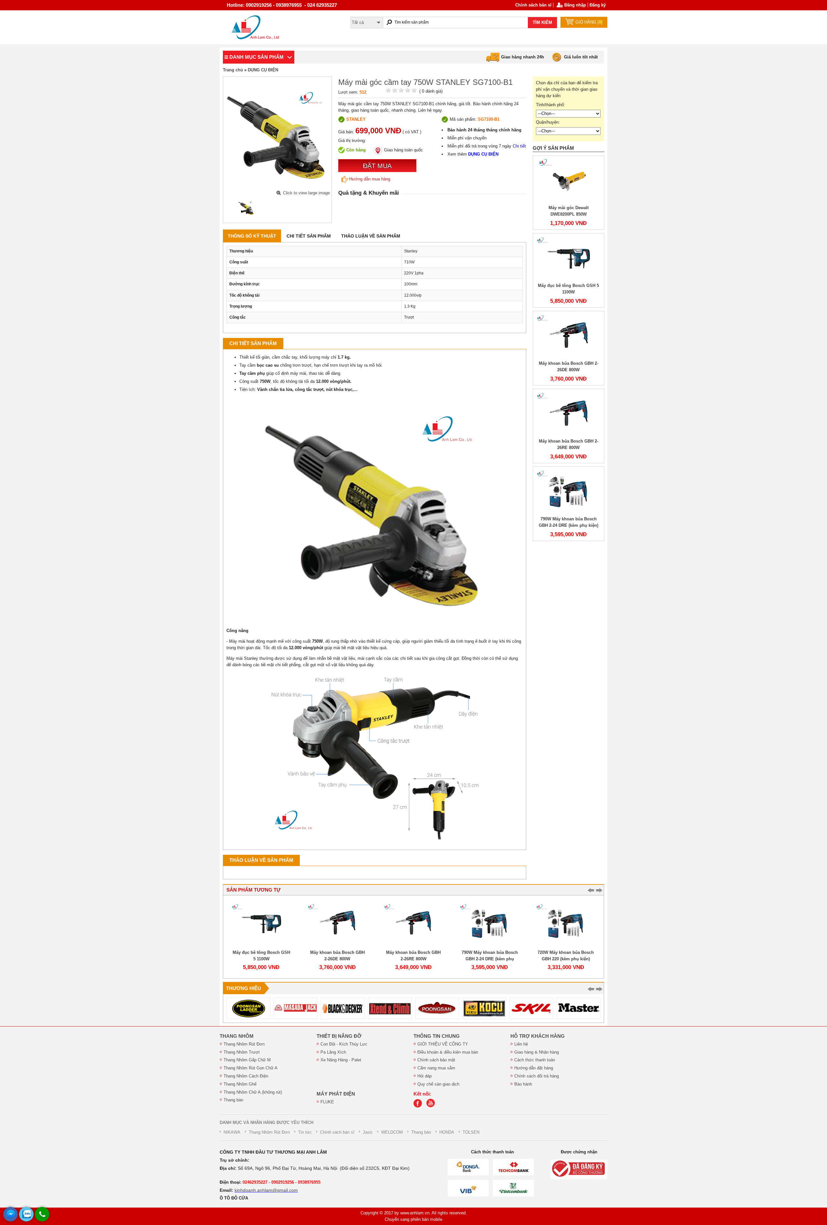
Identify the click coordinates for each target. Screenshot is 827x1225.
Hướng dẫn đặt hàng (533, 1068)
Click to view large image (306, 192)
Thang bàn (233, 1099)
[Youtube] (432, 1106)
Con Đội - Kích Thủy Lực (343, 1044)
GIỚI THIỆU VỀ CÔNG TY (442, 1044)
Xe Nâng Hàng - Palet (340, 1059)
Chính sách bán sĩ (533, 5)
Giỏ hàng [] (588, 22)
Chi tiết (519, 146)
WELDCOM (392, 1132)
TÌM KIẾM (542, 22)
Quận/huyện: (548, 122)
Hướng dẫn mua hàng (369, 179)
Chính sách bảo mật (436, 1059)
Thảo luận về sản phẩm (370, 236)
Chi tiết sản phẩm (309, 236)
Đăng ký (598, 5)
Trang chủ (233, 69)
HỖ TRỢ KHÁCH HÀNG (537, 1036)
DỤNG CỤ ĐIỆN (263, 69)
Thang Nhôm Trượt (242, 1052)
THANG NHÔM (237, 1036)
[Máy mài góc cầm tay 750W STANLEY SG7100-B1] (246, 207)
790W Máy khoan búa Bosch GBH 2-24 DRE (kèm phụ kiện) (490, 959)
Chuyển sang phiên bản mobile (413, 1219)
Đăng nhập (575, 5)
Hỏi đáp (424, 1076)
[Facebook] (419, 1106)
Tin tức (305, 1132)
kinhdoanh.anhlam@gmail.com (266, 1190)
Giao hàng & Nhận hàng (536, 1052)
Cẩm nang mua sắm (436, 1068)
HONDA (446, 1132)
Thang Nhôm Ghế (240, 1084)
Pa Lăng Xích (333, 1052)
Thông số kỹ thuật (252, 236)
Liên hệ (521, 1044)
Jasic (368, 1132)
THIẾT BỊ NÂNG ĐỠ (339, 1036)
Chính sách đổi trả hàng (536, 1076)
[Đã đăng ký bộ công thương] (578, 1169)
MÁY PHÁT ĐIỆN (336, 1094)
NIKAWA (232, 1132)
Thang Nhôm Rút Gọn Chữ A (250, 1068)
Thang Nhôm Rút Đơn (244, 1044)
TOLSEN (471, 1132)
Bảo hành (523, 1084)
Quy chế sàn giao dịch (438, 1084)
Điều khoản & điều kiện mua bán (447, 1052)
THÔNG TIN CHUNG (437, 1036)
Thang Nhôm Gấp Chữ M (247, 1059)
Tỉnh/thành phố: (550, 104)
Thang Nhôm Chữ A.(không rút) (253, 1092)
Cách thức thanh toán (534, 1059)
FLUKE (327, 1101)
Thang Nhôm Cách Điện (246, 1076)
